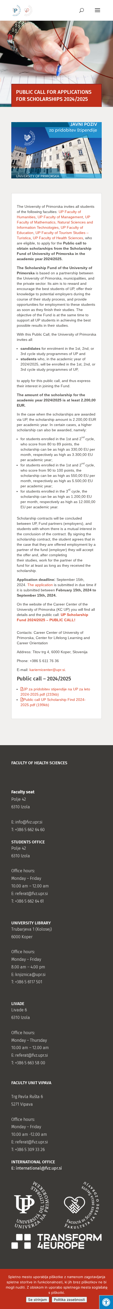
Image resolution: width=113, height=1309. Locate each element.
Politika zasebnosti (69, 1299)
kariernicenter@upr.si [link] (47, 670)
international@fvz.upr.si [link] (39, 1168)
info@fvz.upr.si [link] (28, 822)
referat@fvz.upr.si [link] (31, 893)
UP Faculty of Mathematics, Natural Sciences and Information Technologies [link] (55, 222)
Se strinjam (37, 1299)
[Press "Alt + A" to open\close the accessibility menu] (106, 1302)
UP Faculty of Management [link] (60, 217)
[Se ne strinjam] (106, 1289)
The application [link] (40, 585)
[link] (22, 10)
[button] (97, 13)
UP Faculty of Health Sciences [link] (58, 238)
